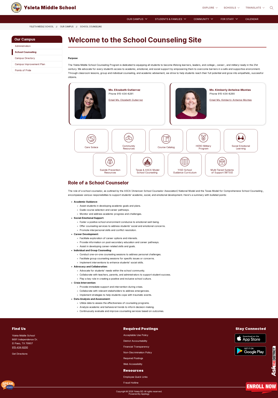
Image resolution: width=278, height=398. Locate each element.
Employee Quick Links (135, 376)
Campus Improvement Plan (30, 64)
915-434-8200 (20, 347)
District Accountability (135, 340)
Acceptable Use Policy (135, 335)
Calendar (251, 19)
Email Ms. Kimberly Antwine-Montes (231, 99)
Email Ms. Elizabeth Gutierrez (126, 99)
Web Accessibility (132, 364)
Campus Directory (25, 58)
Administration (23, 46)
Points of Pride (23, 70)
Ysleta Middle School (41, 26)
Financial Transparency (136, 346)
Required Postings (133, 358)
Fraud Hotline (130, 382)
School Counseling (91, 26)
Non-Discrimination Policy (137, 352)
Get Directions (20, 353)
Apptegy (145, 394)
